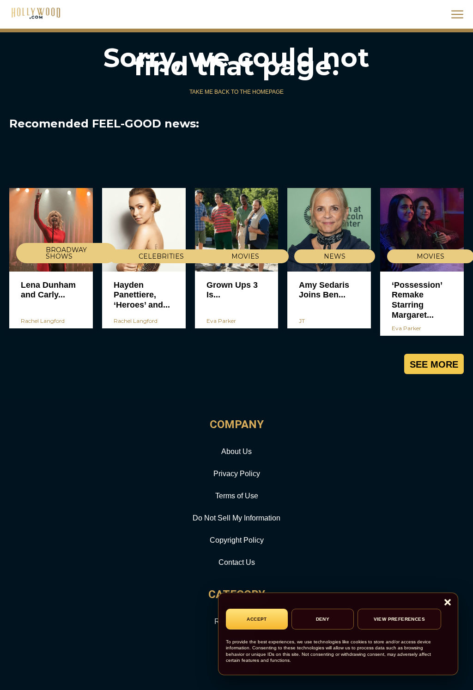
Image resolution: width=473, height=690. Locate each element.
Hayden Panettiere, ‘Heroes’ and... (142, 294)
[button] (447, 603)
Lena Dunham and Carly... (48, 290)
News (335, 256)
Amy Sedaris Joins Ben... (324, 290)
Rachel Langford (43, 320)
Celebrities (161, 256)
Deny (323, 619)
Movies (245, 256)
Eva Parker (221, 320)
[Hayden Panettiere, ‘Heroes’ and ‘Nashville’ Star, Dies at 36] (144, 230)
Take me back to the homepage (236, 92)
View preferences (399, 619)
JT (302, 320)
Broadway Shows (66, 253)
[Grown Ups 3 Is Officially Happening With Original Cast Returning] (237, 230)
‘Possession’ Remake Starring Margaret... (417, 300)
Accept (257, 619)
